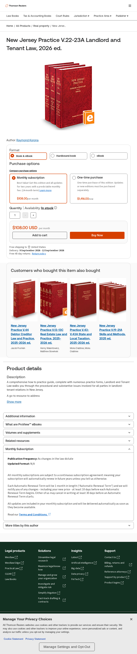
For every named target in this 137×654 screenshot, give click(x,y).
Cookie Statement (13, 639)
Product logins (112, 582)
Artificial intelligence (82, 562)
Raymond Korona (27, 140)
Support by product (115, 577)
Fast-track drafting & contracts (49, 600)
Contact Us (110, 557)
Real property (41, 25)
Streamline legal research (46, 559)
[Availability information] (55, 207)
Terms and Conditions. (33, 514)
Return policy (39, 253)
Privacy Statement (34, 639)
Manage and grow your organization (47, 576)
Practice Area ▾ (102, 15)
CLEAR (8, 574)
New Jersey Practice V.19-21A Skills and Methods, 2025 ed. (112, 332)
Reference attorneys (116, 571)
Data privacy (78, 574)
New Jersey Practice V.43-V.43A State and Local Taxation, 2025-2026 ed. (81, 334)
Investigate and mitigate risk (46, 585)
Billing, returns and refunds (114, 564)
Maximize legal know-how (49, 568)
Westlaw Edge (12, 562)
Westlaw (9, 557)
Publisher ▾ (122, 15)
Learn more (45, 190)
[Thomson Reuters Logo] (16, 6)
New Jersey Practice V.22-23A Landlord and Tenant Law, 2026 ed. (59, 25)
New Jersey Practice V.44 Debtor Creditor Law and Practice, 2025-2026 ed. (23, 334)
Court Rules (62, 15)
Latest (74, 557)
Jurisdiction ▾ (81, 15)
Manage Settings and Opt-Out (67, 647)
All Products (23, 25)
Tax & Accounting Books (37, 15)
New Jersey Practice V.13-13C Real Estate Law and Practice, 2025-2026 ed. (53, 334)
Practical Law (12, 568)
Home (9, 25)
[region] (68, 634)
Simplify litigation (47, 592)
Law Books (12, 15)
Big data (75, 568)
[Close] (131, 619)
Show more (14, 401)
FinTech (75, 579)
